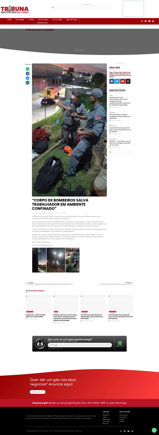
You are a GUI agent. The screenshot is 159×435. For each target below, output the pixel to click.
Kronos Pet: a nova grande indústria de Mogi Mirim (35, 316)
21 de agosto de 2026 (116, 107)
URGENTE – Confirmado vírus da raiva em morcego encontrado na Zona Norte (120, 143)
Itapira (31, 20)
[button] (27, 69)
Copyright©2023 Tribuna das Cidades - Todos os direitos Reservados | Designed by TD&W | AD (53, 431)
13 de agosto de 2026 (116, 147)
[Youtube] (149, 21)
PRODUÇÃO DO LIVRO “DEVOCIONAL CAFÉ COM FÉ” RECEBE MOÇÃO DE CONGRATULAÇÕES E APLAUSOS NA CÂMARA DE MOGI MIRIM (119, 101)
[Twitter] (153, 21)
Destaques (112, 125)
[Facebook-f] (146, 21)
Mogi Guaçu (43, 20)
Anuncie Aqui (42, 23)
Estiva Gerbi (57, 20)
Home (9, 20)
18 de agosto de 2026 (116, 133)
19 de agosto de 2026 (116, 120)
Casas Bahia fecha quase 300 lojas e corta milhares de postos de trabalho (120, 130)
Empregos (30, 311)
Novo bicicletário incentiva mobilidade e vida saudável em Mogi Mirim (119, 116)
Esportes (112, 112)
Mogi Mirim (20, 20)
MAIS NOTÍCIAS (71, 20)
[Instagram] (142, 21)
